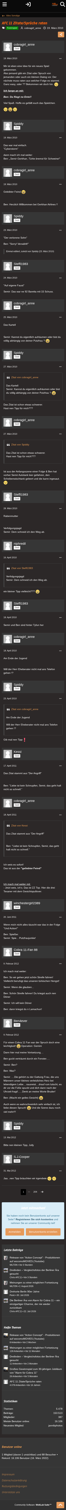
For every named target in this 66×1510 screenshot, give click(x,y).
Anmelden (15, 1231)
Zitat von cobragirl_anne (24, 377)
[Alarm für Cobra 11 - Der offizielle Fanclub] (55, 4)
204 (35, 1192)
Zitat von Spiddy (20, 444)
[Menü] (3, 4)
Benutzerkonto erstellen (43, 1231)
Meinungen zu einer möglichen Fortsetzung (34, 1282)
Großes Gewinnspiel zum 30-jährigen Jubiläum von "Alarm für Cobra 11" (36, 1371)
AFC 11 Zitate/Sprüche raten (26, 1381)
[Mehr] (60, 59)
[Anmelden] (28, 4)
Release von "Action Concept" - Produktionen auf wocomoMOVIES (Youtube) (35, 1259)
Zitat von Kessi (19, 825)
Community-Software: (33, 1505)
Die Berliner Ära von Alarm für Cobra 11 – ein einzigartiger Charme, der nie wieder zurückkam (35, 1304)
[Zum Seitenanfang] (60, 1505)
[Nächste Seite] (42, 1192)
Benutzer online (11, 1447)
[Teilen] (61, 34)
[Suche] (62, 4)
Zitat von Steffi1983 (22, 568)
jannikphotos (55, 1425)
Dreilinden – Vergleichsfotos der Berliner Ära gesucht (34, 1272)
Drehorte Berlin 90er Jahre (24, 1291)
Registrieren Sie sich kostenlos (34, 1219)
